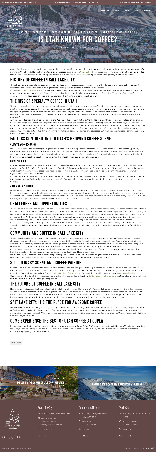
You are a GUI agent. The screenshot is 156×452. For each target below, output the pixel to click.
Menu (116, 11)
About (126, 11)
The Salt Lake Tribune (32, 90)
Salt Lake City (81, 75)
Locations (104, 11)
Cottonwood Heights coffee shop (104, 276)
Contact (146, 11)
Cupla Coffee (68, 47)
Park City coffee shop (126, 273)
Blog (136, 11)
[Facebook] (17, 437)
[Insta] (11, 437)
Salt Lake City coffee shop (64, 273)
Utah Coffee (16, 343)
